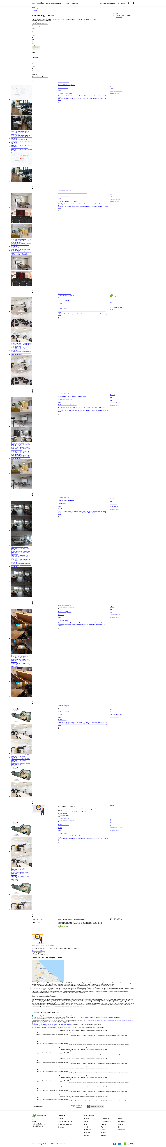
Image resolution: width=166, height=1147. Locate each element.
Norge (85, 1124)
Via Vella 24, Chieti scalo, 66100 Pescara (42, 1017)
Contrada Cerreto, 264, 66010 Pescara (41, 1027)
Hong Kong (121, 1121)
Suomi (86, 1127)
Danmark (86, 1118)
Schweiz (103, 1132)
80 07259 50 (119, 17)
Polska (120, 1118)
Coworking (34, 10)
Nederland (87, 1132)
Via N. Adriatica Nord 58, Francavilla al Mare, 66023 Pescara (99, 1020)
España (103, 1124)
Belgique (86, 1135)
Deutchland (87, 1130)
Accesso (122, 3)
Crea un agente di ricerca (65, 1121)
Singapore (121, 1124)
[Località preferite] (133, 3)
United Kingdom (106, 1121)
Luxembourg (105, 1118)
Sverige (86, 1121)
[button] (44, 187)
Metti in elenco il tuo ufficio (107, 3)
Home (33, 7)
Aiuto (67, 3)
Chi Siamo (75, 3)
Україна (103, 1135)
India (119, 1127)
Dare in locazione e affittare (53, 3)
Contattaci (61, 1127)
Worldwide (121, 1130)
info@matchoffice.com (38, 1124)
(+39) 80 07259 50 (37, 1126)
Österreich (104, 1130)
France (103, 1127)
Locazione (34, 8)
